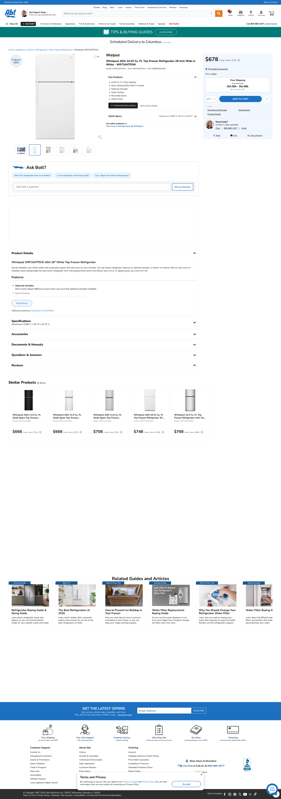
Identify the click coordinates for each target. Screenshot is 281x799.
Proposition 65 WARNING (42, 310)
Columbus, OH (239, 89)
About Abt (85, 747)
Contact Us (35, 752)
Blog (105, 7)
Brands (97, 7)
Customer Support (40, 747)
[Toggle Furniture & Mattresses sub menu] (63, 24)
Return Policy (134, 771)
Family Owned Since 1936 (16, 2)
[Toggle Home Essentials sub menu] (136, 24)
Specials (161, 23)
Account (132, 752)
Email (243, 128)
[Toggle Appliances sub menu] (76, 24)
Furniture (50, 23)
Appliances (70, 23)
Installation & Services (157, 7)
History (82, 752)
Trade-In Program (38, 767)
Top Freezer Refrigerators (61, 49)
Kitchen (31, 49)
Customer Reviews (87, 767)
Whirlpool (138, 126)
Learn (120, 7)
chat (267, 24)
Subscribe (198, 710)
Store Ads (34, 771)
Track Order (139, 7)
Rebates (173, 7)
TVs (87, 23)
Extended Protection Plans (140, 767)
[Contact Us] (209, 128)
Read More (22, 303)
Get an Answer (182, 187)
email (274, 24)
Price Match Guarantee (138, 759)
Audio (107, 23)
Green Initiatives (37, 763)
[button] (140, 41)
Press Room (84, 771)
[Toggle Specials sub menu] (166, 24)
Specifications (244, 110)
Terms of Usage (130, 781)
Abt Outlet (174, 23)
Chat (218, 128)
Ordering (133, 747)
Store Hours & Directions (202, 761)
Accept (186, 784)
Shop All (14, 23)
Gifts (112, 7)
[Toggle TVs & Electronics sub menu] (96, 24)
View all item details (148, 105)
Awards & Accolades (88, 756)
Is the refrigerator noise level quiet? (73, 175)
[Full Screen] (100, 137)
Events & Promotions (40, 759)
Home (127, 23)
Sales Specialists (86, 763)
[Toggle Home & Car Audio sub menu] (117, 24)
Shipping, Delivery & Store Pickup (143, 756)
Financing (183, 7)
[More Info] (238, 60)
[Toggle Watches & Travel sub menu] (155, 24)
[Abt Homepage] (10, 13)
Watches (146, 23)
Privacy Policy (148, 781)
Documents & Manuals (217, 110)
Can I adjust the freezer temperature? (112, 175)
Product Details (214, 114)
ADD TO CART (240, 99)
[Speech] (211, 13)
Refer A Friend (270, 2)
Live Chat (187, 765)
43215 (213, 74)
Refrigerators (42, 49)
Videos (128, 7)
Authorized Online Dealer (90, 759)
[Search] (218, 13)
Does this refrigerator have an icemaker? (32, 175)
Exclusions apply (125, 715)
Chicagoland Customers (41, 756)
